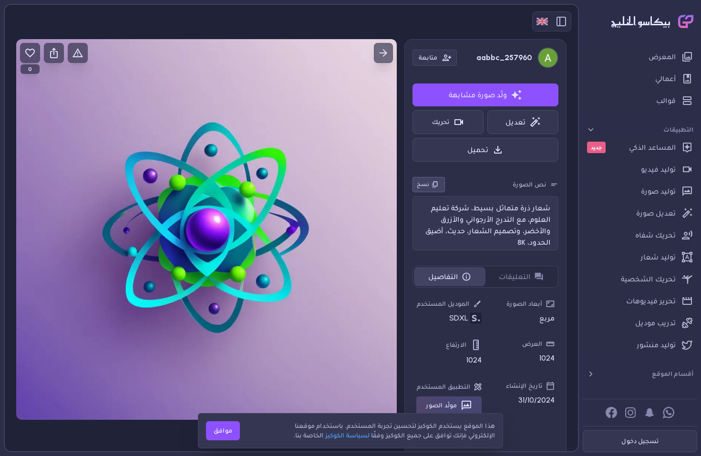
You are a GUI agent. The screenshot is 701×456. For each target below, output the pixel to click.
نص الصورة (529, 184)
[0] (30, 53)
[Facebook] (611, 412)
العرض (532, 343)
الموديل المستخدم (443, 303)
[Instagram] (630, 412)
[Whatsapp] (668, 412)
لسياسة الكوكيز (347, 435)
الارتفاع (456, 344)
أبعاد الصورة (524, 303)
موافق (223, 430)
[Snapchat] (649, 412)
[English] (542, 21)
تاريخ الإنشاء (524, 385)
